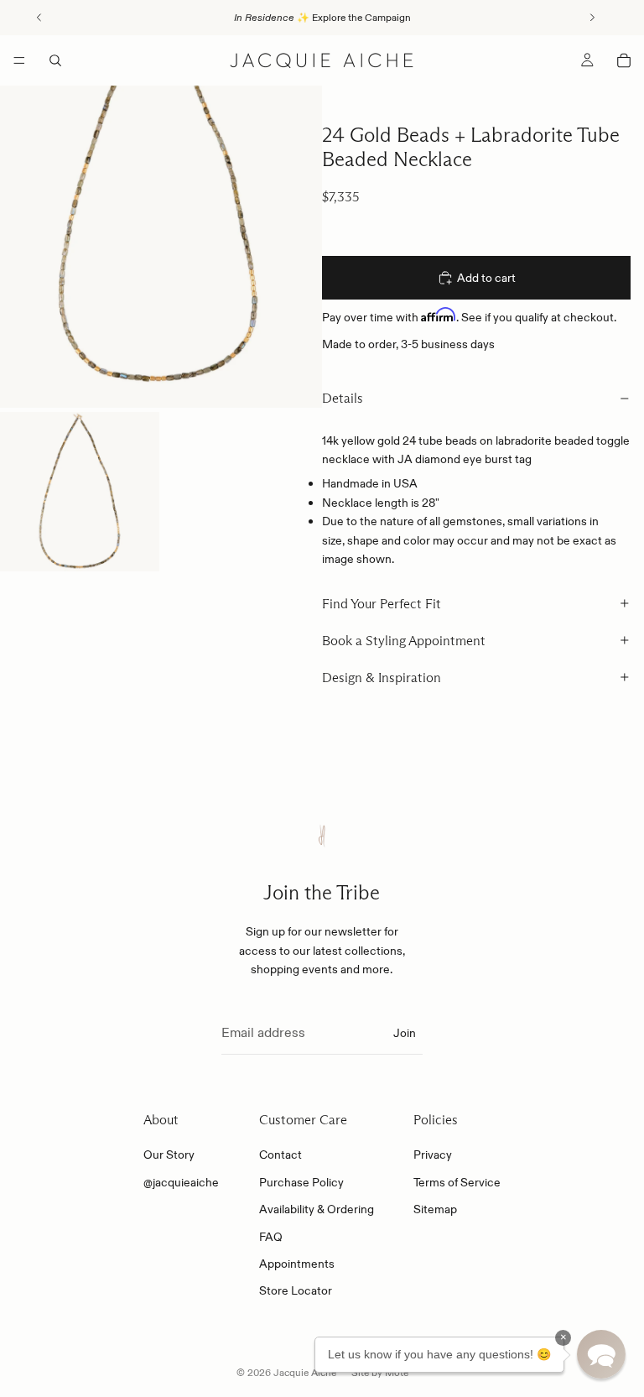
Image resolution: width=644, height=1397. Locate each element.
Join (404, 1032)
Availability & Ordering (316, 1209)
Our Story (169, 1155)
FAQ (271, 1236)
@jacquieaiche (181, 1182)
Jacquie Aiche (304, 1372)
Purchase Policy (301, 1182)
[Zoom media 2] (79, 491)
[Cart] (623, 60)
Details (342, 398)
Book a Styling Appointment (404, 641)
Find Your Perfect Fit (381, 604)
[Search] (55, 60)
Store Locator (295, 1291)
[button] (601, 1354)
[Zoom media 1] (161, 247)
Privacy (432, 1155)
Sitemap (435, 1209)
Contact (280, 1155)
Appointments (297, 1263)
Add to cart (486, 277)
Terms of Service (457, 1182)
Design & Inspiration (381, 677)
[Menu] (19, 60)
